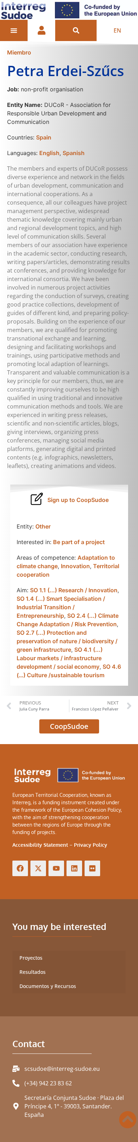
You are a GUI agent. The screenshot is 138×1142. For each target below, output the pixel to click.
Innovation (75, 566)
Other (43, 526)
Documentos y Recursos (47, 986)
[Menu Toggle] (13, 30)
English (49, 152)
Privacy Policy (90, 845)
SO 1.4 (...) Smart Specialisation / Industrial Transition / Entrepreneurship (61, 607)
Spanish (74, 152)
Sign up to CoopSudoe (78, 499)
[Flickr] (92, 868)
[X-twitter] (38, 868)
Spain (43, 137)
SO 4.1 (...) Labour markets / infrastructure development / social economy (60, 658)
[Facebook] (20, 868)
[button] (76, 30)
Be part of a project (79, 542)
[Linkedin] (74, 868)
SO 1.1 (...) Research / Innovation (73, 590)
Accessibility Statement (40, 845)
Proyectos (30, 957)
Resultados (32, 972)
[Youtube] (56, 868)
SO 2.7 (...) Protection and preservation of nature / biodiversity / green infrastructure (67, 641)
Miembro (19, 52)
